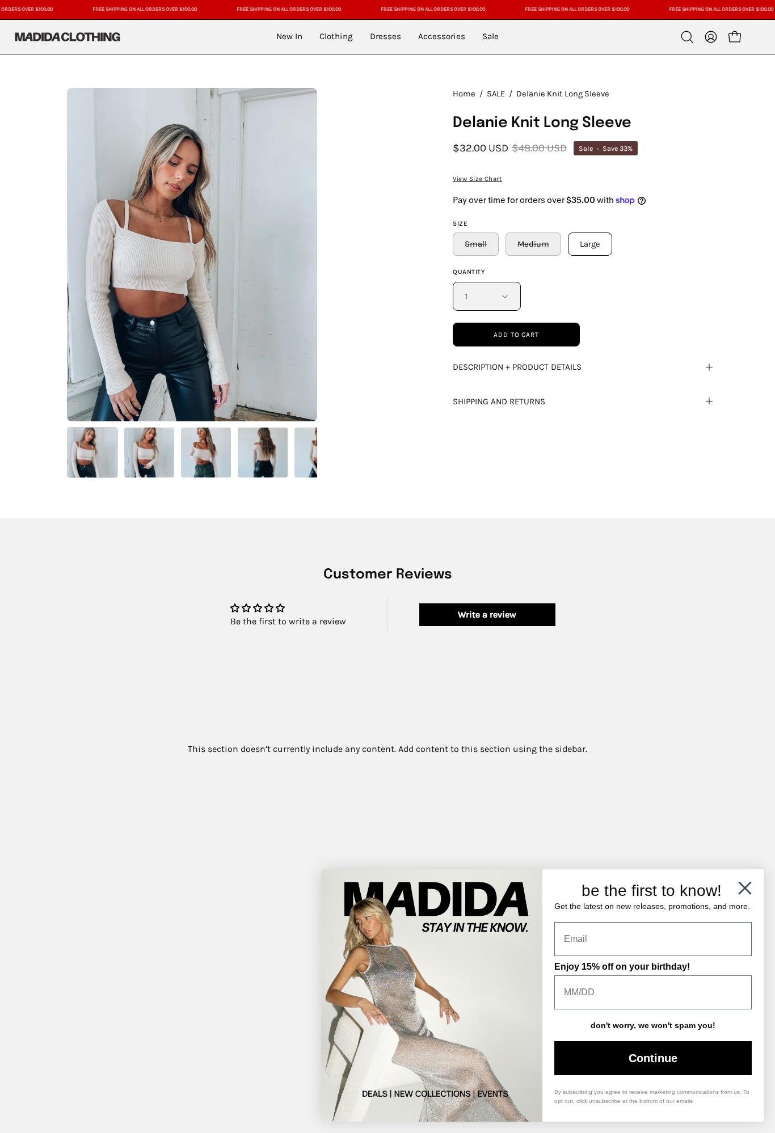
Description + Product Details (517, 367)
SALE (496, 94)
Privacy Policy (97, 1035)
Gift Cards (89, 917)
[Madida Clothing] (67, 36)
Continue (653, 1058)
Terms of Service (103, 1016)
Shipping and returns (499, 401)
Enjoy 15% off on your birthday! (622, 966)
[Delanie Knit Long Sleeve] (92, 452)
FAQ (76, 957)
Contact (84, 937)
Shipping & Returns (111, 996)
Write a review (487, 614)
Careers (84, 976)
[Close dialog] (745, 888)
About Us (87, 898)
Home (464, 94)
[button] (687, 37)
